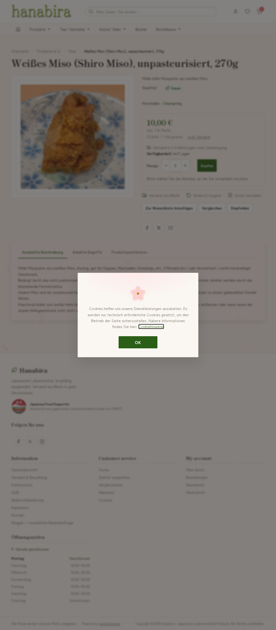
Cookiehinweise (151, 326)
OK (138, 342)
